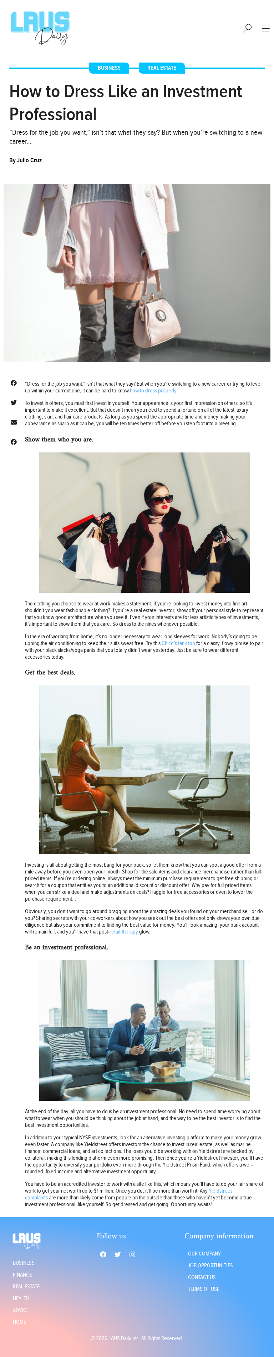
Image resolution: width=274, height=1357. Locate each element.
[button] (13, 383)
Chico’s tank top (178, 643)
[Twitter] (117, 1254)
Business (109, 68)
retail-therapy (124, 931)
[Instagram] (132, 1254)
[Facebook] (103, 1254)
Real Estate (161, 68)
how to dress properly (153, 390)
